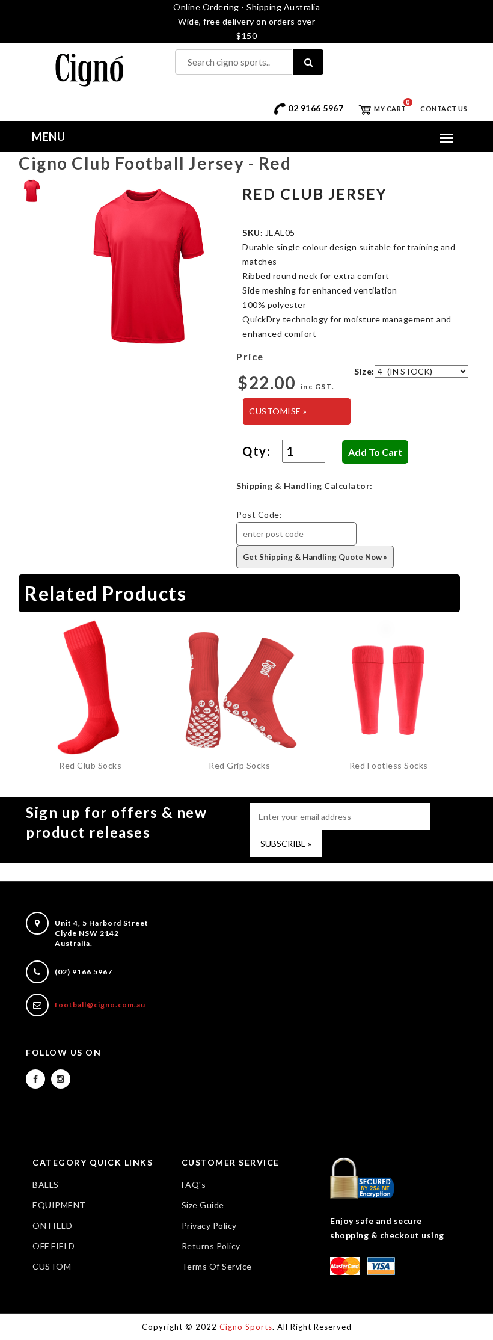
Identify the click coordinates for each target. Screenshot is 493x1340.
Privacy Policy (209, 1225)
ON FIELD (52, 1225)
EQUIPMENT (59, 1205)
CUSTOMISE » (278, 411)
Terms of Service (217, 1266)
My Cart (389, 108)
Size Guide (203, 1205)
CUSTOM (51, 1266)
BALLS (45, 1184)
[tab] (31, 190)
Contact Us (443, 108)
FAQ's (194, 1184)
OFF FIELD (53, 1246)
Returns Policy (211, 1246)
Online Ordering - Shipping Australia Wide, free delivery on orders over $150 (246, 21)
